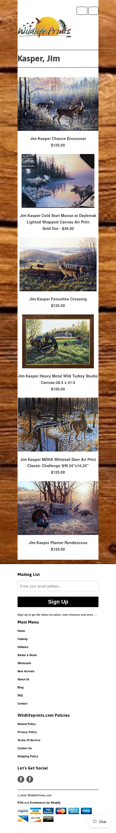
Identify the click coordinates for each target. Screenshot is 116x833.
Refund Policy (27, 724)
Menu (82, 11)
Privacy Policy (27, 732)
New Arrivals (26, 671)
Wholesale (24, 663)
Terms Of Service (29, 740)
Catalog (23, 639)
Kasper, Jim (39, 58)
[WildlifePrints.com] (44, 28)
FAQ (20, 695)
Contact (23, 703)
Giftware (23, 647)
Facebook (21, 779)
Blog (20, 687)
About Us (23, 679)
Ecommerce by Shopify (45, 802)
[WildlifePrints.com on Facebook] (29, 779)
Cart (93, 11)
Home (21, 631)
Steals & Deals (27, 655)
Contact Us (25, 748)
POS (20, 802)
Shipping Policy (28, 756)
